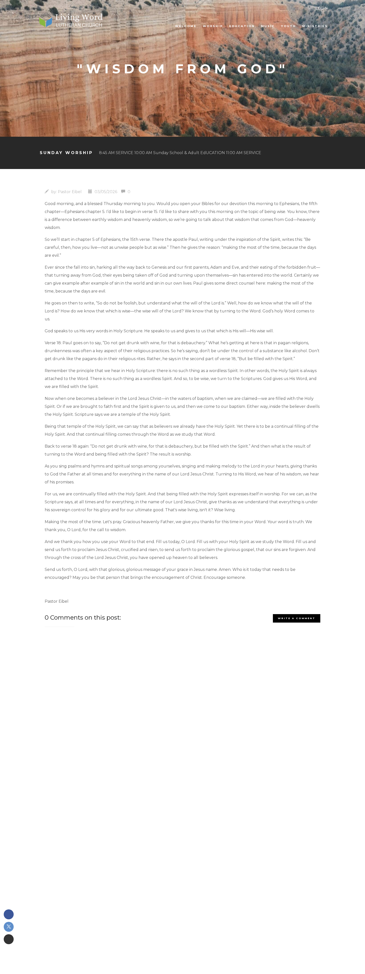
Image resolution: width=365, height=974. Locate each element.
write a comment (296, 618)
